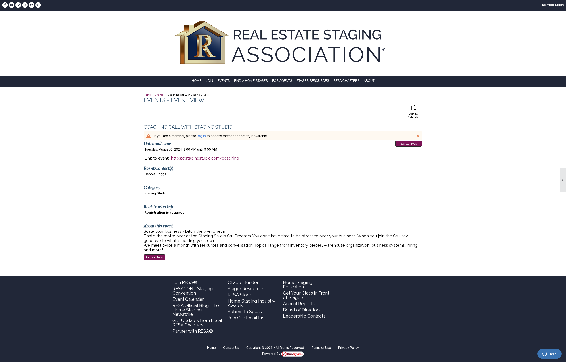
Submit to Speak (245, 311)
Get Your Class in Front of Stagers (306, 295)
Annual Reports (299, 303)
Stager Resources (312, 81)
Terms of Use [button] (321, 347)
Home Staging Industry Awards (251, 303)
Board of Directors (302, 310)
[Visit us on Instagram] (31, 5)
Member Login (553, 4)
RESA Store (239, 295)
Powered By (271, 354)
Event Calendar (188, 299)
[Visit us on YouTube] (11, 5)
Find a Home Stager (251, 81)
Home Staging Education (297, 284)
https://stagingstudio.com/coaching (205, 158)
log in (201, 136)
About (369, 81)
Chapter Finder (243, 282)
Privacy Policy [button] (348, 347)
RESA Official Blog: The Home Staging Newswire (195, 309)
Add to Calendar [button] (413, 111)
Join (209, 81)
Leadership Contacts (304, 316)
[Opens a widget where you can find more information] (549, 354)
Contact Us (231, 347)
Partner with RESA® (192, 331)
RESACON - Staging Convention (192, 290)
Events (224, 81)
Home (196, 81)
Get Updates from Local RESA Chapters (197, 322)
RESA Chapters (346, 81)
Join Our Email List (247, 318)
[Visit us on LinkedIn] (25, 5)
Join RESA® (184, 282)
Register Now (408, 143)
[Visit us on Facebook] (5, 5)
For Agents (282, 81)
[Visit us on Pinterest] (18, 5)
